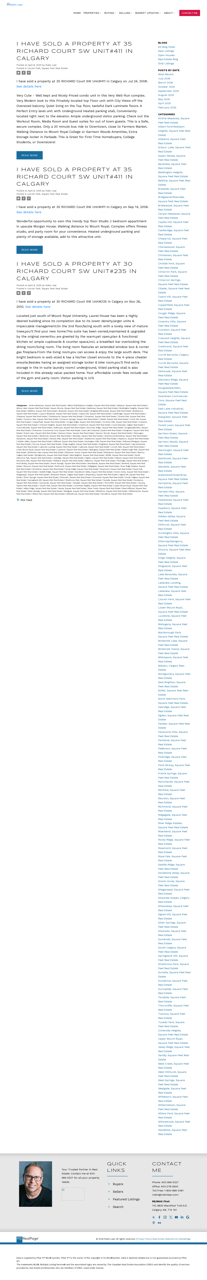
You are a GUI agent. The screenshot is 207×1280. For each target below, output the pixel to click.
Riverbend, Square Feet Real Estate (48, 469)
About (168, 12)
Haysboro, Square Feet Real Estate (133, 439)
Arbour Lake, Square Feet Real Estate (33, 408)
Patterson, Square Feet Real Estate (100, 461)
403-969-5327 (170, 1182)
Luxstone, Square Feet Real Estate (72, 450)
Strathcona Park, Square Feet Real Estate (83, 480)
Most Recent (166, 74)
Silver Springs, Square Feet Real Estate (41, 477)
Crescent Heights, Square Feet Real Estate (58, 425)
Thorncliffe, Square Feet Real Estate (120, 483)
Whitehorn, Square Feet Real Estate (112, 491)
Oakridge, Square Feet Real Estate (69, 458)
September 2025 (168, 90)
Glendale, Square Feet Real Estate (88, 436)
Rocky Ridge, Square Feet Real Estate (82, 469)
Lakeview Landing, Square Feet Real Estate (58, 447)
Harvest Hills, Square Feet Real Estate (67, 439)
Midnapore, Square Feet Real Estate (120, 452)
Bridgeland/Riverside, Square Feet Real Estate (111, 411)
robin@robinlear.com (165, 1194)
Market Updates (147, 12)
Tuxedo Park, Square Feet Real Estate (56, 486)
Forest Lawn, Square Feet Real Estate (40, 433)
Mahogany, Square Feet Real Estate (105, 450)
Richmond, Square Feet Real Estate (71, 466)
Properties (91, 12)
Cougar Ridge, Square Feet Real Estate (84, 422)
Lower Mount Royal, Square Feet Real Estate (36, 450)
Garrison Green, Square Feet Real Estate (76, 433)
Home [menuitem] (77, 12)
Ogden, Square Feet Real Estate (99, 458)
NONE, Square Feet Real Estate (120, 455)
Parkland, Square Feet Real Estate (69, 461)
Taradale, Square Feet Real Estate (88, 483)
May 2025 (164, 99)
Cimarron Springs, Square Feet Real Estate (79, 419)
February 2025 (167, 107)
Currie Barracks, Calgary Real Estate (128, 425)
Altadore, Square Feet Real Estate (132, 405)
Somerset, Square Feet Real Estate (108, 477)
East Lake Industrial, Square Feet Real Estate (102, 430)
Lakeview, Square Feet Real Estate (94, 447)
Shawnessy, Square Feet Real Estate (102, 475)
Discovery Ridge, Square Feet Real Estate (105, 428)
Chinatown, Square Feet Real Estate (100, 416)
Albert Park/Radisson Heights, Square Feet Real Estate (92, 405)
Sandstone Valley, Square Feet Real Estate (94, 472)
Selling (124, 12)
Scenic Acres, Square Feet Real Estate (131, 472)
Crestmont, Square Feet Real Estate (95, 425)
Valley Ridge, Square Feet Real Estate (40, 488)
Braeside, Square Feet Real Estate (74, 411)
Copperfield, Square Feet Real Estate (49, 422)
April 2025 (164, 103)
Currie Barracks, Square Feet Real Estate (34, 428)
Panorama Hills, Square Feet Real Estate (34, 461)
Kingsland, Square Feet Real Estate (115, 444)
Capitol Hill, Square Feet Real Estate (95, 414)
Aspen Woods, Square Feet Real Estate (68, 408)
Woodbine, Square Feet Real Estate (116, 494)
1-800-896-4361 (174, 1190)
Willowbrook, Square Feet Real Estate (83, 494)
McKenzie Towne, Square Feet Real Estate (84, 452)
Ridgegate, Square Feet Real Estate (104, 466)
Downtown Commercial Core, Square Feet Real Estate (57, 430)
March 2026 (165, 82)
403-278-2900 (169, 1186)
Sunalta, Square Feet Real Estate (118, 480)
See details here (28, 86)
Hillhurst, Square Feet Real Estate (69, 441)
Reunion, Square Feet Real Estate (39, 466)
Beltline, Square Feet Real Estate (43, 411)
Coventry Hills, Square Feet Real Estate (120, 422)
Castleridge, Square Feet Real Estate (129, 414)
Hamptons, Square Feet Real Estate (32, 439)
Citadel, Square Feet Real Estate (114, 419)
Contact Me (190, 13)
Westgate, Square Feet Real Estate (79, 491)
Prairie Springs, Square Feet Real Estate (69, 463)
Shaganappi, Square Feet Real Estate (33, 475)
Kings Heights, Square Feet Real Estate (80, 444)
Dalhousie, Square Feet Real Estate (70, 428)
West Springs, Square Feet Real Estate (45, 491)
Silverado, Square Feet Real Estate (75, 477)
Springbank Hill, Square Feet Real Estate (46, 480)
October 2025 (166, 86)
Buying (109, 12)
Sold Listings (166, 63)
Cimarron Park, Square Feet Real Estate (41, 419)
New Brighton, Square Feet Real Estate (87, 455)
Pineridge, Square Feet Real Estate (132, 461)
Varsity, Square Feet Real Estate (72, 488)
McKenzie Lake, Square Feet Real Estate (46, 452)
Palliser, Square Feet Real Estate (129, 458)
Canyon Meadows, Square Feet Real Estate (58, 414)
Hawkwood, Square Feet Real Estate (101, 439)
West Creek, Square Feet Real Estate (104, 488)
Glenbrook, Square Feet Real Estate (55, 436)
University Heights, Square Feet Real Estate (93, 486)
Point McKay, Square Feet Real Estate (33, 463)
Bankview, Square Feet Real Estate (102, 408)
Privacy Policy (144, 1239)
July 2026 (164, 78)
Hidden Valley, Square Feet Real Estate (35, 441)
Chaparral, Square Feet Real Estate (32, 416)
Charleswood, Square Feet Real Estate (66, 416)
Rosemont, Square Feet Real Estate (116, 469)
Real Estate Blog (168, 59)
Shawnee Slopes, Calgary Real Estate (67, 475)
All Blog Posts (166, 46)
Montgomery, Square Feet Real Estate (52, 455)
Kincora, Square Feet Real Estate (47, 444)
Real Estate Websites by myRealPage (172, 1239)
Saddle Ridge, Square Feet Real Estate (56, 472)
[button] (189, 13)
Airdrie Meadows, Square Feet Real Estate (48, 405)
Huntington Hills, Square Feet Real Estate (103, 441)
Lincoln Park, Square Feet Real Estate (47, 68)
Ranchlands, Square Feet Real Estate (104, 463)
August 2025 (166, 95)
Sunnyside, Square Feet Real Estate (55, 483)
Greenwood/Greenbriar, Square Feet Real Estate (125, 436)
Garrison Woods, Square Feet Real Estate (114, 433)
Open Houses (166, 55)
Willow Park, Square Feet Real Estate (49, 494)
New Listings (166, 50)
